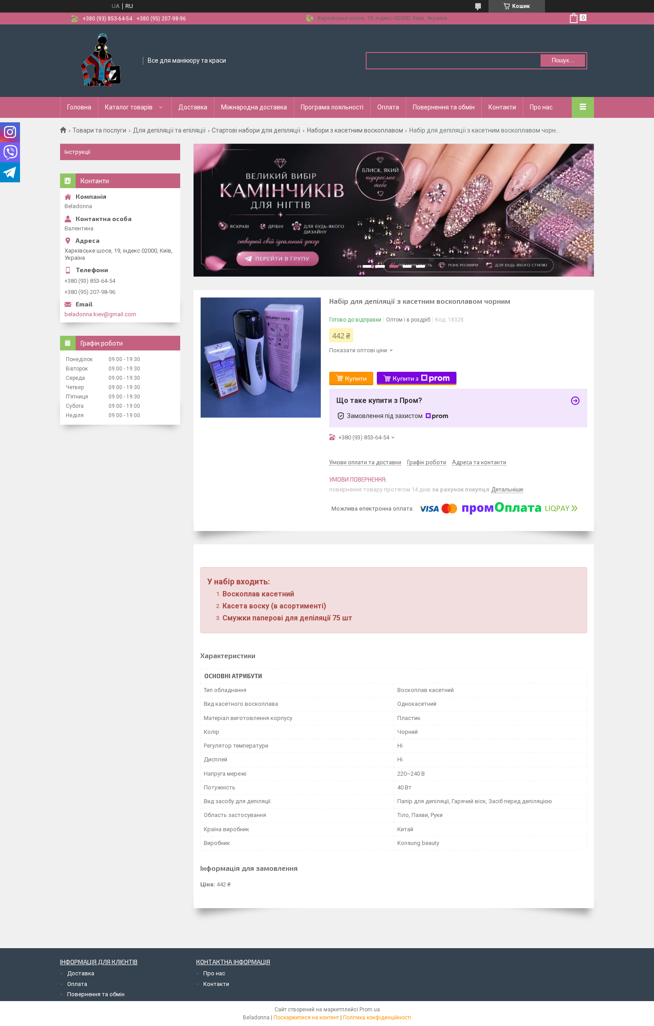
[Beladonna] (102, 60)
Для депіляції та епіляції (169, 130)
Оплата (388, 107)
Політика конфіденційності (377, 1017)
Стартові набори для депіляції (256, 130)
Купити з (406, 378)
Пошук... (563, 60)
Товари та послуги (99, 130)
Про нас (541, 107)
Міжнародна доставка (254, 107)
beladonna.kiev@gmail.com (100, 314)
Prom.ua (369, 1009)
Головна (79, 107)
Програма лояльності (332, 107)
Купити (356, 378)
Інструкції (77, 152)
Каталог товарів (129, 107)
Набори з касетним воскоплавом (355, 130)
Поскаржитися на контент (306, 1017)
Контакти (502, 107)
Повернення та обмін (444, 107)
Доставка (192, 107)
